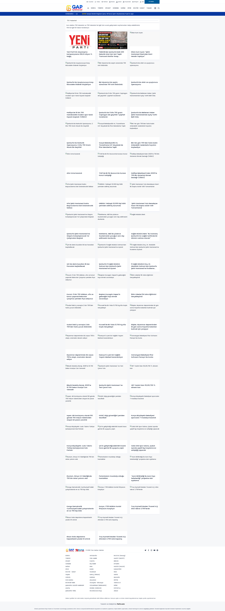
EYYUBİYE (116, 564)
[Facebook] (148, 550)
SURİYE (116, 574)
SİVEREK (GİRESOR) (95, 588)
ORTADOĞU (93, 555)
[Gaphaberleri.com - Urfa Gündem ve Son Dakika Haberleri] (74, 8)
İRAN (115, 572)
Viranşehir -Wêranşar (96, 583)
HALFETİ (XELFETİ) (119, 558)
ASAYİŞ (67, 588)
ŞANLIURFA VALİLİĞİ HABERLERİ (74, 585)
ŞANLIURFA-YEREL (70, 591)
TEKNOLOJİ (117, 583)
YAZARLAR (93, 572)
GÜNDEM (116, 8)
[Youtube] (154, 550)
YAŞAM (149, 8)
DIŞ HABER (93, 564)
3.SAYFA (92, 561)
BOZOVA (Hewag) (119, 555)
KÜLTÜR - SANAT (138, 8)
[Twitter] (145, 550)
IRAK (91, 566)
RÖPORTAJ (117, 588)
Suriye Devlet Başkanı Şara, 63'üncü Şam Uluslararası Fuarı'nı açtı (108, 14)
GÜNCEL (67, 577)
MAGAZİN (117, 577)
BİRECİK (116, 561)
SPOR (129, 8)
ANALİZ (116, 591)
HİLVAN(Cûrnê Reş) (96, 591)
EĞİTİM (116, 580)
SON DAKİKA (69, 580)
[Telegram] (157, 550)
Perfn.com (121, 604)
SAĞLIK (123, 8)
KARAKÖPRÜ (117, 569)
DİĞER (115, 585)
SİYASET (108, 8)
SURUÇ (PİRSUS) (95, 574)
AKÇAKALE (93, 580)
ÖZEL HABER (93, 558)
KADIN (91, 569)
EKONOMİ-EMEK (70, 583)
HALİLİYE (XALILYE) (119, 566)
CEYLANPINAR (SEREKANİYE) (98, 585)
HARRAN (92, 577)
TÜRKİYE (100, 8)
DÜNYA (93, 8)
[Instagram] (151, 550)
